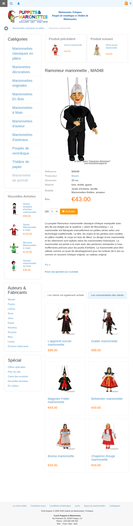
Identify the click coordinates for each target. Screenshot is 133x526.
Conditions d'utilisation (60, 506)
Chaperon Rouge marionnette (103, 458)
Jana (10, 318)
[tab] (66, 295)
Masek (75, 175)
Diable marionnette (104, 341)
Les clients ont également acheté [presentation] (66, 295)
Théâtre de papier (20, 164)
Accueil (6, 28)
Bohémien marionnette (107, 398)
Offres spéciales (16, 367)
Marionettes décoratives (21, 69)
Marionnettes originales (22, 83)
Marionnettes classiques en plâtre (28, 28)
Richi (10, 313)
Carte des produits (18, 376)
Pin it (47, 264)
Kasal (11, 322)
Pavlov (11, 304)
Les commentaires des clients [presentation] (107, 295)
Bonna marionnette (61, 456)
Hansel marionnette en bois (29, 263)
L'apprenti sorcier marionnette (60, 343)
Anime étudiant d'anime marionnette (29, 207)
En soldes (13, 385)
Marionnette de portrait (21, 177)
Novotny (12, 327)
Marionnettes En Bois (22, 96)
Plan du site (14, 371)
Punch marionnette (73, 45)
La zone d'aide (20, 506)
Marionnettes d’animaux (22, 137)
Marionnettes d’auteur (22, 123)
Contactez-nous (38, 506)
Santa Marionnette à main (29, 227)
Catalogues (114, 506)
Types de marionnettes (94, 506)
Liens (77, 506)
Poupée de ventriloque (20, 150)
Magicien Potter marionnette (58, 400)
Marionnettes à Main (22, 110)
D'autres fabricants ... (19, 346)
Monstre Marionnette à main (29, 245)
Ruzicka (12, 332)
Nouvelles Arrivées (18, 381)
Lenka (11, 341)
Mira (10, 336)
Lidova (11, 308)
